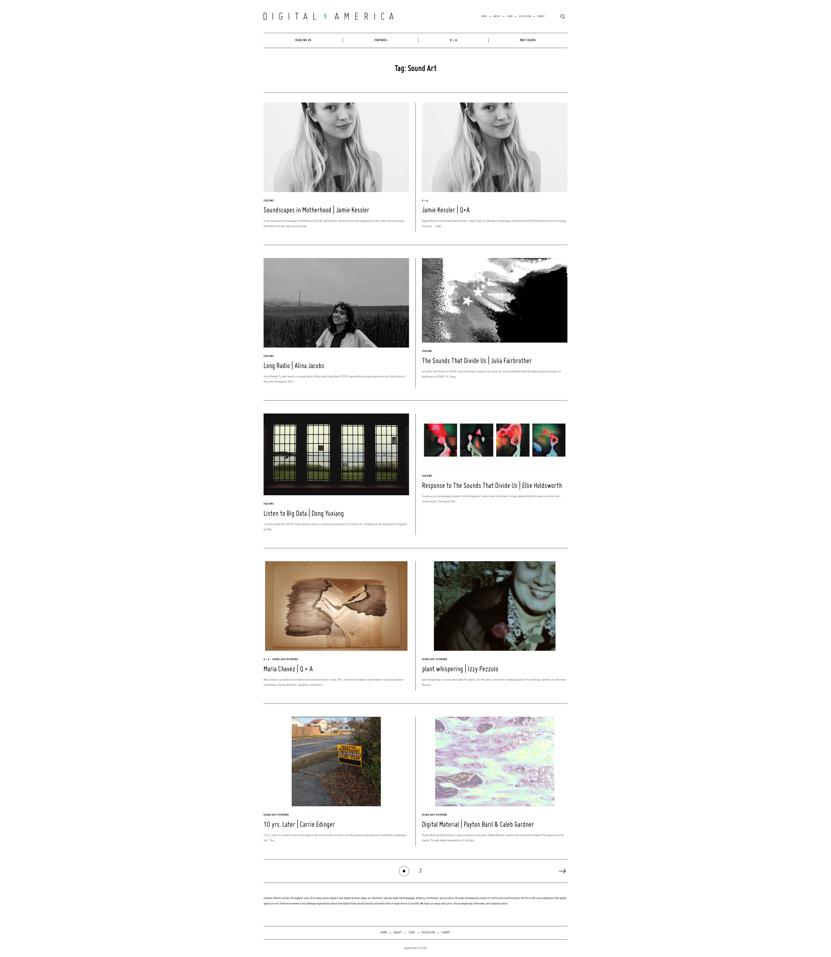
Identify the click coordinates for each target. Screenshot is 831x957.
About (497, 16)
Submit (541, 16)
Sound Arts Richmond (285, 659)
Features (380, 40)
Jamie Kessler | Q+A (446, 210)
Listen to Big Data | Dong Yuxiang (304, 514)
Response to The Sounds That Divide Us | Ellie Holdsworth (492, 486)
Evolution (525, 16)
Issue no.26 (303, 40)
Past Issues (528, 40)
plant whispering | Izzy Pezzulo (460, 669)
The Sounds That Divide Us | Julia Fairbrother (477, 361)
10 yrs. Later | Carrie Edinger (299, 825)
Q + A (453, 40)
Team (510, 16)
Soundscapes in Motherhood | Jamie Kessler (316, 210)
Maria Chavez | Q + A (288, 669)
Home (484, 16)
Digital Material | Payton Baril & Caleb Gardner (478, 825)
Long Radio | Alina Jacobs (294, 366)
